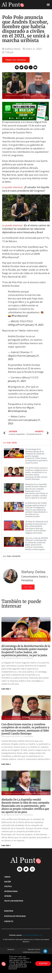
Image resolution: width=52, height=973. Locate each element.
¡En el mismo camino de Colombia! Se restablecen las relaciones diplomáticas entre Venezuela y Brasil (26, 229)
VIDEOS (7, 877)
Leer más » (6, 689)
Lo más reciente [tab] (12, 556)
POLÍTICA (8, 886)
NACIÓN (7, 882)
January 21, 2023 (17, 381)
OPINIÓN (7, 896)
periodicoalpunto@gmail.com (32, 935)
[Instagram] (32, 869)
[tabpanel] (26, 499)
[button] (48, 4)
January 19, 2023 (34, 324)
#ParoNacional (19, 315)
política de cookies (17, 967)
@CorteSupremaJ (17, 411)
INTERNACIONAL (11, 891)
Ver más (28, 587)
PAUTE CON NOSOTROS (13, 901)
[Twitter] (26, 869)
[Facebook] (19, 869)
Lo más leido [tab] (10, 442)
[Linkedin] (45, 951)
